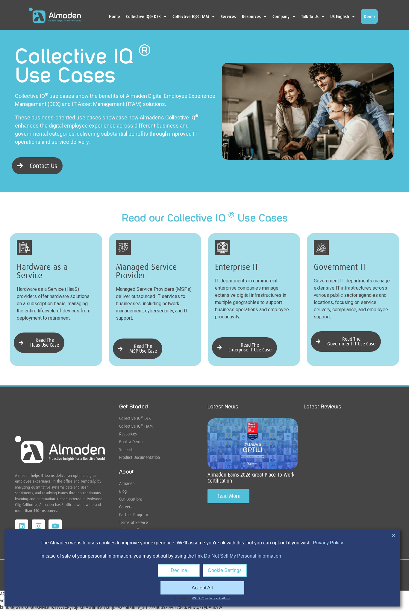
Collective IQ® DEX (143, 16)
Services (228, 16)
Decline (179, 570)
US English (339, 16)
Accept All (202, 587)
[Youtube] (55, 526)
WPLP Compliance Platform (211, 598)
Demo (369, 16)
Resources (251, 16)
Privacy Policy (328, 542)
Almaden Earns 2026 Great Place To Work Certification (250, 477)
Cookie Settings (225, 570)
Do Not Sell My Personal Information (242, 555)
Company (281, 16)
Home (114, 16)
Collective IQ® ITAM (190, 16)
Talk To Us (310, 16)
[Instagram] (38, 526)
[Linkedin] (21, 526)
